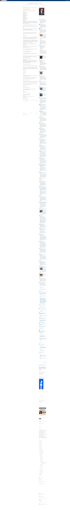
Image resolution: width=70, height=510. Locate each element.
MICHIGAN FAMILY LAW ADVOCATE (42, 60)
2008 (40, 473)
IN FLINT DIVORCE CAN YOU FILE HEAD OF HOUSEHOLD (43, 182)
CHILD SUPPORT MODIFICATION (41, 61)
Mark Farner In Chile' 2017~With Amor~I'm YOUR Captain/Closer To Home (45, 94)
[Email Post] (36, 100)
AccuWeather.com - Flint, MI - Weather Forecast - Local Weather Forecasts (43, 46)
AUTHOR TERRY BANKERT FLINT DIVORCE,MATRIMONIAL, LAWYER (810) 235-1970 (42, 230)
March (41, 470)
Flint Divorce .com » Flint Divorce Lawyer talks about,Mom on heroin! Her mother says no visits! (43, 98)
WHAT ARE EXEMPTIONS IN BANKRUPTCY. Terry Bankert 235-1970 (43, 146)
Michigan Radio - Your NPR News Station (43, 324)
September (41, 453)
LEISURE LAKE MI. (42, 273)
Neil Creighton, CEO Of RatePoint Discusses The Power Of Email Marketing (43, 124)
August (41, 454)
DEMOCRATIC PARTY (41, 373)
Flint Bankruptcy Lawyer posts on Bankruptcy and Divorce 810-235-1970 (43, 191)
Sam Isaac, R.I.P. (44, 34)
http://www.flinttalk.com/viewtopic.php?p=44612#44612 (28, 96)
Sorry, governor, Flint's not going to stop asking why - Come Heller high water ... (43, 107)
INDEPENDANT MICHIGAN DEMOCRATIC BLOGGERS (43, 347)
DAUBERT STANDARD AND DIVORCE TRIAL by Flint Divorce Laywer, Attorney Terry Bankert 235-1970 (43, 204)
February (41, 471)
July (40, 455)
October (41, 452)
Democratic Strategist (42, 66)
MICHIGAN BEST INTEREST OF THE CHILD (43, 228)
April (40, 469)
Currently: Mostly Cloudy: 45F (42, 47)
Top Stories (40, 479)
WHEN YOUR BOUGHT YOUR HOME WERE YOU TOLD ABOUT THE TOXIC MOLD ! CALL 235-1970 (43, 165)
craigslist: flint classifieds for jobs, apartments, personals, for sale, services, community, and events (43, 293)
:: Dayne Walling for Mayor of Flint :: (43, 305)
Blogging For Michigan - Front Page (43, 358)
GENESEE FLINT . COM (35, 3)
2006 (40, 475)
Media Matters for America (42, 350)
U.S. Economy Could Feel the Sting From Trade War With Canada (43, 20)
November (41, 451)
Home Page (41, 353)
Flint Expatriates (41, 33)
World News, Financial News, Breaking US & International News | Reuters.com (43, 320)
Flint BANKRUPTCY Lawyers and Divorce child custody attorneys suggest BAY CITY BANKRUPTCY (43, 256)
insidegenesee (41, 179)
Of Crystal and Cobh (44, 87)
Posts (40, 422)
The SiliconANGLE (42, 287)
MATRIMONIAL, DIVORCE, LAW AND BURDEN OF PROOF (43, 202)
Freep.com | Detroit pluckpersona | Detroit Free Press (43, 318)
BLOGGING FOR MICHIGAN (42, 372)
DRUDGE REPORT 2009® (42, 322)
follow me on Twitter (45, 362)
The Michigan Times (42, 352)
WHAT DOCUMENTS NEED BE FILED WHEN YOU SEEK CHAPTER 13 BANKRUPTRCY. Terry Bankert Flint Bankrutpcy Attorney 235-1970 (43, 153)
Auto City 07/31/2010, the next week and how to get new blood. (45, 268)
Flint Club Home (41, 328)
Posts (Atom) (27, 114)
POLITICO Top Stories (42, 24)
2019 (40, 442)
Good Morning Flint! (42, 55)
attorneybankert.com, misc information (42, 254)
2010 (40, 448)
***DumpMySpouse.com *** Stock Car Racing (43, 266)
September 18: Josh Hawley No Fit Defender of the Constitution (43, 67)
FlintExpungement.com (42, 139)
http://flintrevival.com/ (25, 54)
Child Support (41, 145)
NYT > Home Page (42, 19)
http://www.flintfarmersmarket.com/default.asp (27, 47)
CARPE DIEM (41, 111)
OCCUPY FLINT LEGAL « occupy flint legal (42, 76)
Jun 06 (41, 464)
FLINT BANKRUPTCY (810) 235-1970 (43, 172)
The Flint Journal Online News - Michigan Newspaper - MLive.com (43, 332)
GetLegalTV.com (41, 311)
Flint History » (41, 28)
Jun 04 (41, 465)
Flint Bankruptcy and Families (42, 261)
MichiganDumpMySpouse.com (43, 248)
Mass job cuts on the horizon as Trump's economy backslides (42, 40)
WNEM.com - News (42, 349)
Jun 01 (41, 467)
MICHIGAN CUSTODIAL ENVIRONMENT (42, 224)
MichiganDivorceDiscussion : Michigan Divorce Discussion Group (43, 356)
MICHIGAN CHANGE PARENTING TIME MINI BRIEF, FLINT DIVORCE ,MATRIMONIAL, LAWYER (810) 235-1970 (43, 235)
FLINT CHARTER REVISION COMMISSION (43, 209)
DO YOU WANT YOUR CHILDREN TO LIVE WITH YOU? (43, 118)
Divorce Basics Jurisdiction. (44, 56)
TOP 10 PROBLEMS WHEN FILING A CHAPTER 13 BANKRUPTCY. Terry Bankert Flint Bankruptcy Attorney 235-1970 (43, 160)
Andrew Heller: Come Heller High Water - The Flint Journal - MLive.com (43, 105)
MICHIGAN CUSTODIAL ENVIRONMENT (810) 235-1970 (43, 225)
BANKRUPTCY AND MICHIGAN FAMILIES (42, 128)
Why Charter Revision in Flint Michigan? (44, 210)
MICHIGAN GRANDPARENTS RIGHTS (43, 151)
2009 (40, 449)
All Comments (41, 423)
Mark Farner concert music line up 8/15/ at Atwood (30, 7)
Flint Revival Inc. (41, 261)
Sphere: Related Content (25, 99)
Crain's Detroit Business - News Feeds (43, 296)
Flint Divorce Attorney (42, 117)
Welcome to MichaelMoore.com (43, 308)
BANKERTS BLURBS (42, 158)
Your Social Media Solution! (43, 282)
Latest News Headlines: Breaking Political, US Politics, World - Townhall (43, 339)
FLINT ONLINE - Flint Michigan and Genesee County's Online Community (43, 336)
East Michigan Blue (42, 345)
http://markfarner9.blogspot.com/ (26, 92)
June (40, 456)
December (41, 450)
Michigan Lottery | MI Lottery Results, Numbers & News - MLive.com (43, 313)
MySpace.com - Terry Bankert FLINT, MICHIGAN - (43, 326)
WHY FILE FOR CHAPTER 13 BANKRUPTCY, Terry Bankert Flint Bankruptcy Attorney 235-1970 (43, 174)
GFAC (40, 342)
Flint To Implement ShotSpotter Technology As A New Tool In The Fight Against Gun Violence (43, 197)
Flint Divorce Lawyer (42, 241)
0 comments (34, 100)
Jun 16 (41, 460)
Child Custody (41, 215)
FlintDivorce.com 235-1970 (42, 82)
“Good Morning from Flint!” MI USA (43, 81)
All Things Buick (41, 71)
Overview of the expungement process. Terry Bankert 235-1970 (43, 140)
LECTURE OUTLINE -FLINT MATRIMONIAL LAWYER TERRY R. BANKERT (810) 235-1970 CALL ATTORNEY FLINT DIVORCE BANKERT (43, 243)
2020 (40, 441)
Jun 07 (41, 461)
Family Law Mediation (42, 181)
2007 (40, 474)
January (41, 472)
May (40, 468)
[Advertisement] (28, 107)
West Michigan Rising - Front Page (43, 289)
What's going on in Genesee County (42, 178)
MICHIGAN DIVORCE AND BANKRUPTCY (42, 249)
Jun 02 (41, 466)
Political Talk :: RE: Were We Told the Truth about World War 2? (43, 50)
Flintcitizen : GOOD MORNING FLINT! (43, 316)
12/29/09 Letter (41, 278)
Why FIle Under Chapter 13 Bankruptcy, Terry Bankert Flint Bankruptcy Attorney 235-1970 (42, 167)
